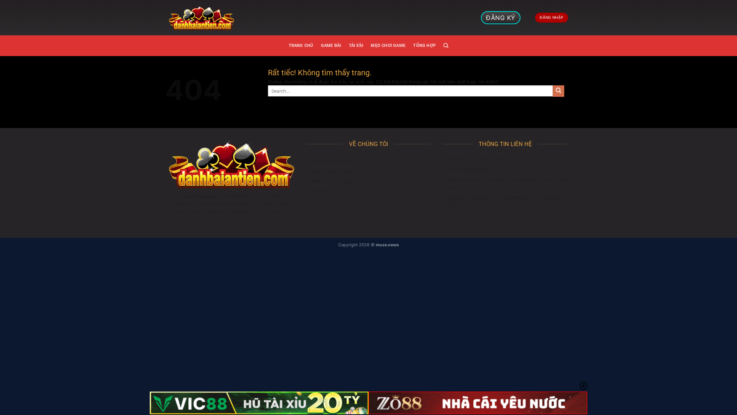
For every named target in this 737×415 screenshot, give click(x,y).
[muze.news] (201, 17)
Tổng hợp (424, 45)
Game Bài (331, 45)
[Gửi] (558, 91)
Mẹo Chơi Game (388, 45)
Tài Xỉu (356, 45)
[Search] (446, 46)
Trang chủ (301, 45)
